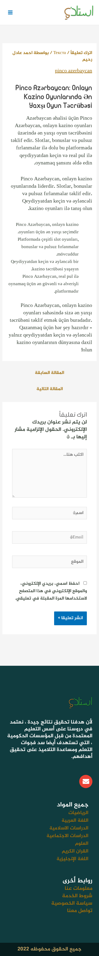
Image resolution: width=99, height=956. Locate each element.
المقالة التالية (49, 389)
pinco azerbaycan (73, 71)
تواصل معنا (79, 910)
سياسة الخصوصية (71, 903)
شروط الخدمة (77, 896)
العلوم (81, 843)
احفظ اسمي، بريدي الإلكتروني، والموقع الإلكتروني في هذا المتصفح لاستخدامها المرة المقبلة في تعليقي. (51, 591)
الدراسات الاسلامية (68, 828)
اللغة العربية (75, 820)
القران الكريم (75, 851)
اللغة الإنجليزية (72, 859)
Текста (59, 53)
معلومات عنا (78, 888)
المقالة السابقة (49, 373)
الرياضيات (78, 813)
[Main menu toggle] (10, 12)
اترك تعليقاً (81, 53)
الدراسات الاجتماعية (67, 836)
